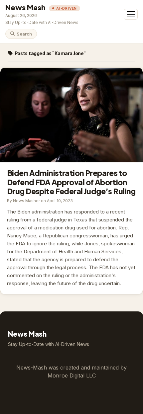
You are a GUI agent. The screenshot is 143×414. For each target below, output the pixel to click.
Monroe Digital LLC (72, 375)
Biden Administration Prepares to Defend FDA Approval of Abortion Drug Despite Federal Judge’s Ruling (71, 115)
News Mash (25, 7)
